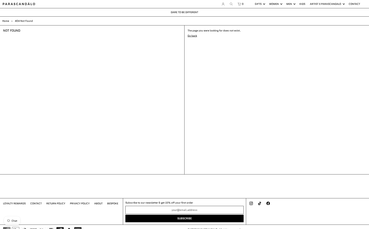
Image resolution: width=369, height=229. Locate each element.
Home (5, 21)
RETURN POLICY (55, 203)
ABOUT (98, 203)
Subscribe (184, 218)
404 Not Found (24, 21)
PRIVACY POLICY (80, 203)
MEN (289, 4)
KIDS (302, 4)
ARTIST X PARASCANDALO (325, 4)
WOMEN (274, 4)
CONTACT (354, 4)
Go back (192, 36)
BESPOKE (112, 203)
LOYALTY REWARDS (14, 203)
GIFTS (258, 4)
